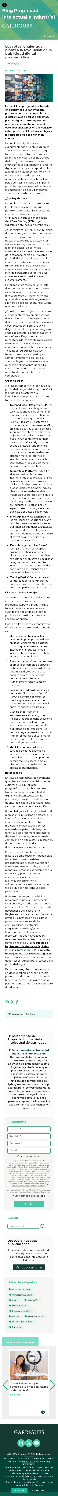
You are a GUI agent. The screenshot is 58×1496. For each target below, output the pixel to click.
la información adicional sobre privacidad (30, 1185)
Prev (2, 1380)
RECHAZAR (38, 1490)
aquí (28, 950)
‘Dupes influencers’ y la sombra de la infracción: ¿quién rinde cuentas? (29, 1387)
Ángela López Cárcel (17, 70)
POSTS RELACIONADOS (20, 1342)
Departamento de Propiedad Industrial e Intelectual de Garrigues (29, 1054)
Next (50, 1380)
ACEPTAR (19, 1490)
